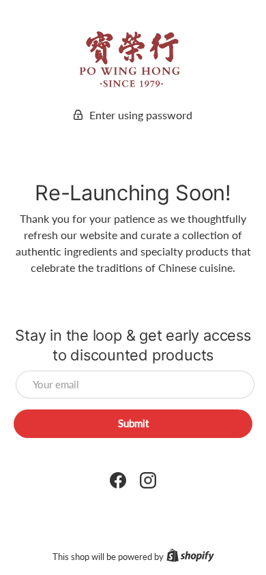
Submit (133, 423)
